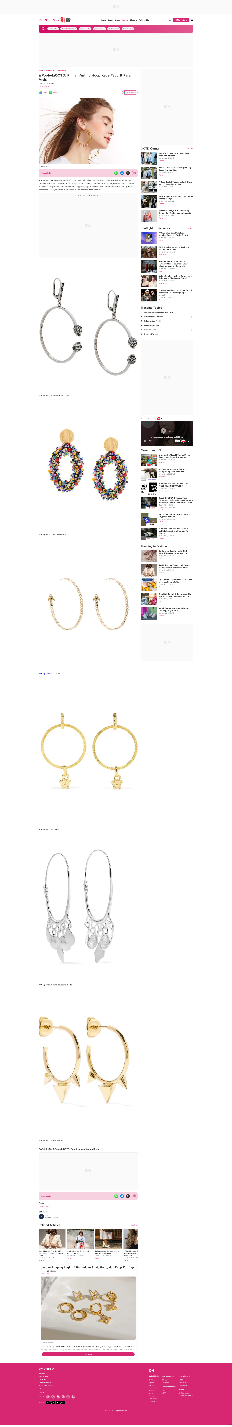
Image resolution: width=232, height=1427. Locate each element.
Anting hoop (44, 674)
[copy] (134, 173)
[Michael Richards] (41, 1216)
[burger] (191, 20)
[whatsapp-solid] (116, 173)
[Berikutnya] (138, 1342)
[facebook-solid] (122, 173)
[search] (169, 19)
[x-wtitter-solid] (128, 173)
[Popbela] (55, 20)
